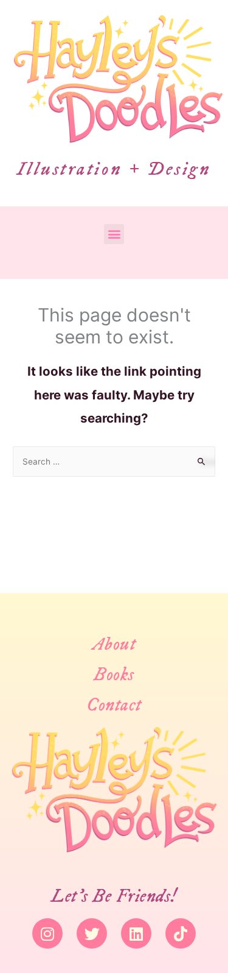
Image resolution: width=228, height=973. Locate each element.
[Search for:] (114, 461)
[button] (114, 234)
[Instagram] (47, 933)
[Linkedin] (136, 933)
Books (114, 675)
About (114, 644)
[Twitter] (92, 933)
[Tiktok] (180, 933)
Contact (114, 705)
